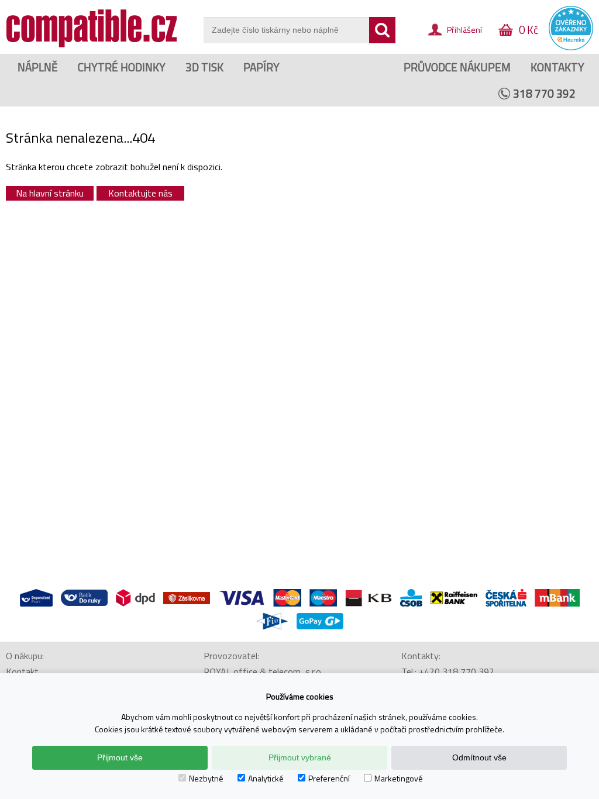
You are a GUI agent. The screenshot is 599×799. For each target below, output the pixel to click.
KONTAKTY (557, 66)
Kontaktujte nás (140, 193)
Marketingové (398, 778)
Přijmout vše (120, 757)
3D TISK (204, 66)
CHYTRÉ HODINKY (122, 66)
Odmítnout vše (479, 757)
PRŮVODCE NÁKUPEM (457, 66)
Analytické (266, 778)
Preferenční (329, 778)
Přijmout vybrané (299, 757)
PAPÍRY (261, 66)
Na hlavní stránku (50, 193)
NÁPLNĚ (38, 66)
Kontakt (22, 671)
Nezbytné (206, 778)
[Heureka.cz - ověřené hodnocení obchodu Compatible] (571, 47)
